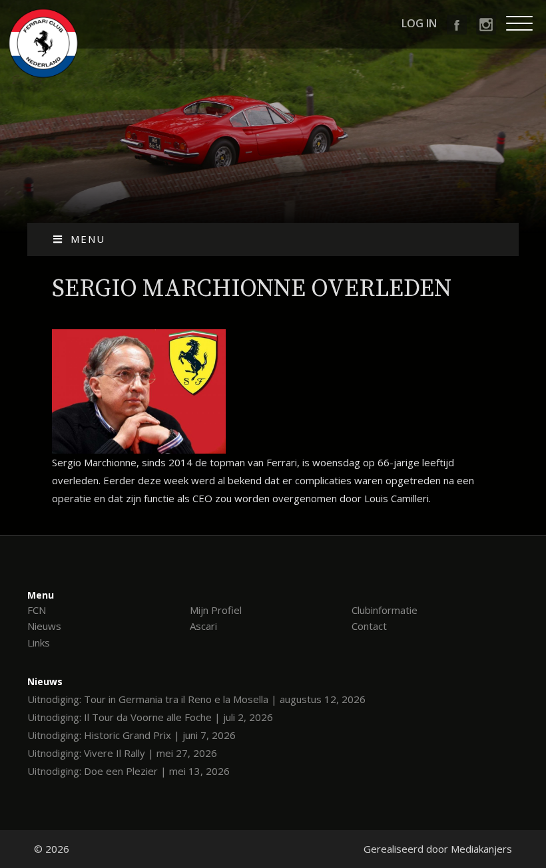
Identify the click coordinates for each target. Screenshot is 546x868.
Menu (88, 238)
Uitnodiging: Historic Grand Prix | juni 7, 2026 (131, 735)
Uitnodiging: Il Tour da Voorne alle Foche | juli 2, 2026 (150, 717)
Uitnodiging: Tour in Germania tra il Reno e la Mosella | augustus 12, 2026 (196, 699)
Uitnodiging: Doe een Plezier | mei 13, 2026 (128, 771)
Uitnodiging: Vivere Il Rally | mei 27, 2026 (122, 753)
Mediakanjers (481, 848)
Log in (419, 23)
